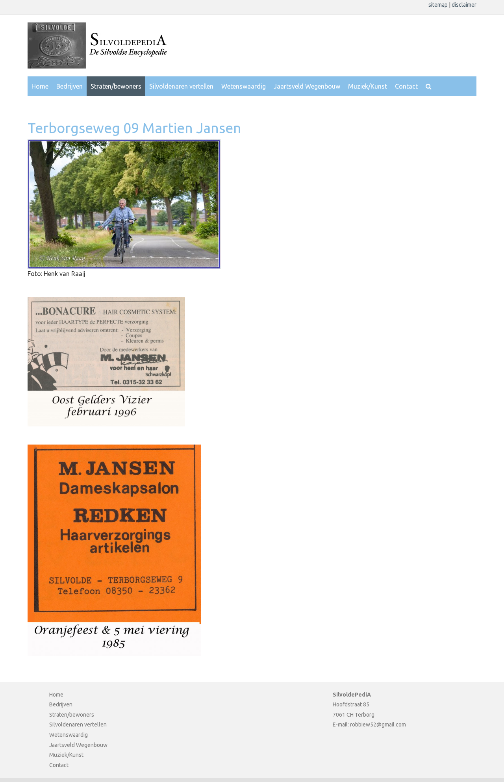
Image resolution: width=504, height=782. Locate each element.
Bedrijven (69, 86)
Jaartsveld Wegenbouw (307, 86)
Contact (406, 86)
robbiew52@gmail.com (378, 724)
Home (40, 86)
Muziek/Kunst (367, 86)
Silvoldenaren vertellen (181, 86)
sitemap (438, 5)
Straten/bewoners (116, 86)
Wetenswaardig (243, 86)
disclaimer (464, 5)
